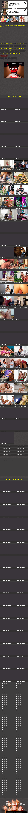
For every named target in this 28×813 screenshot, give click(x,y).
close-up (10, 48)
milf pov (22, 48)
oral (4, 46)
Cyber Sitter (9, 810)
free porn (24, 43)
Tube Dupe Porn (7, 446)
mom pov (2, 50)
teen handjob (14, 53)
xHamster (19, 59)
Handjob (15, 46)
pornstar (7, 50)
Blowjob (11, 46)
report (12, 169)
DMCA (14, 812)
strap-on (16, 50)
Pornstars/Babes (18, 43)
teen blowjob (8, 53)
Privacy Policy (11, 812)
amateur (7, 43)
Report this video (4, 55)
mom (8, 46)
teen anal (2, 53)
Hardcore (2, 43)
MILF (20, 46)
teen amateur (22, 50)
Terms (8, 812)
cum (14, 48)
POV (1, 46)
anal (15, 58)
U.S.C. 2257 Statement (19, 812)
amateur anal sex (4, 48)
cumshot (23, 46)
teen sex (11, 43)
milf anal (18, 48)
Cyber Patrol (21, 809)
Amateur (2, 58)
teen (19, 53)
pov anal (11, 50)
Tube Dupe (4, 169)
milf (6, 58)
